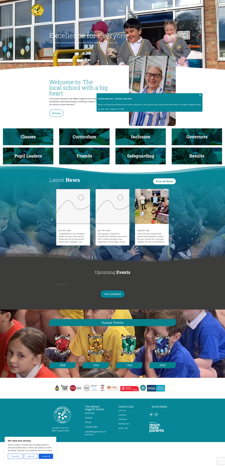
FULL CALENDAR (112, 294)
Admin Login (123, 428)
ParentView (122, 419)
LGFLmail (122, 410)
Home (121, 10)
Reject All (30, 456)
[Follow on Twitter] (189, 5)
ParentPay (122, 415)
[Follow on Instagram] (194, 5)
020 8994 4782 (91, 427)
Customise (15, 456)
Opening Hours (124, 424)
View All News (164, 181)
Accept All (46, 456)
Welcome (56, 113)
